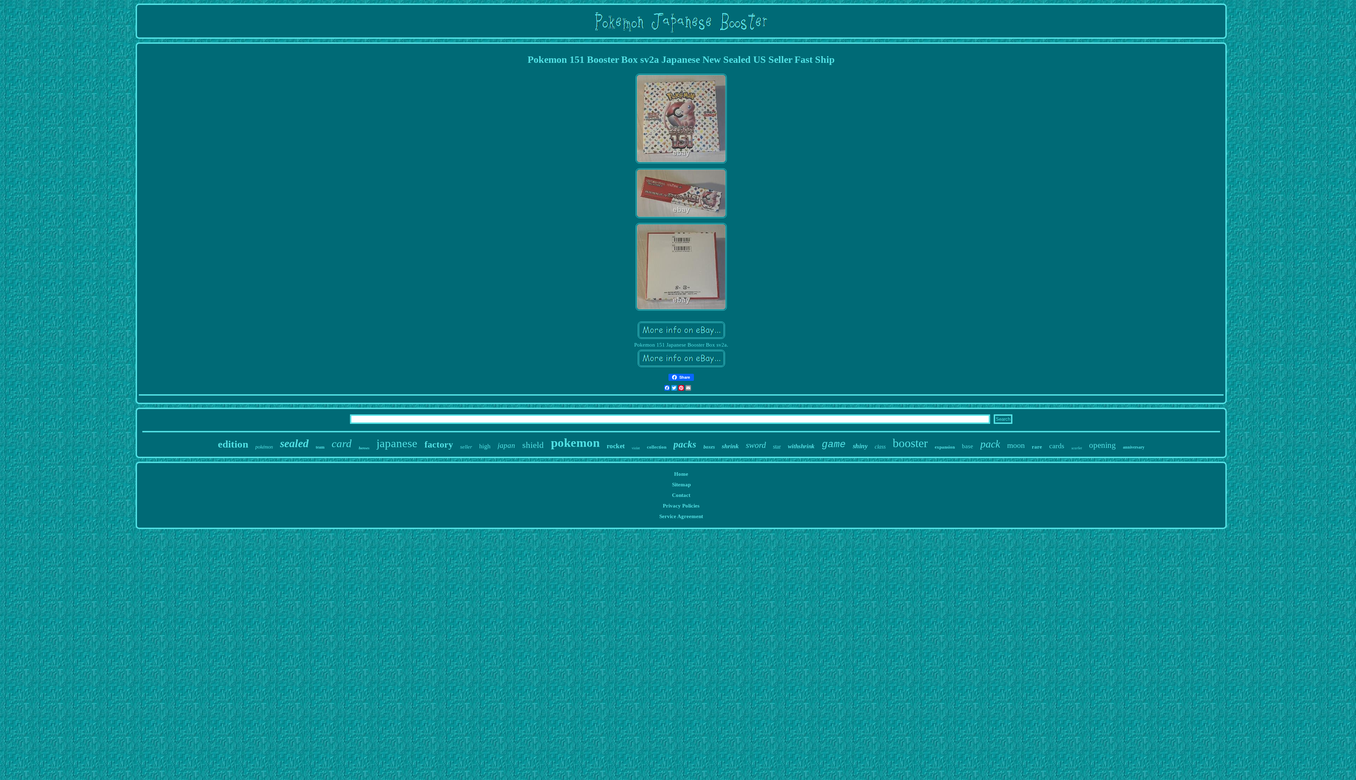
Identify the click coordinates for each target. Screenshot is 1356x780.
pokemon (575, 443)
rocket (616, 446)
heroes (364, 448)
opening (1102, 445)
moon (1016, 445)
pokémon (264, 447)
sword (756, 445)
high (484, 446)
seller (466, 447)
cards (1056, 446)
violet (636, 448)
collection (656, 447)
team (320, 447)
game (834, 444)
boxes (709, 447)
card (342, 443)
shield (533, 445)
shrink (730, 446)
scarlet (1076, 448)
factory (438, 444)
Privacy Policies (681, 506)
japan (506, 445)
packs (684, 444)
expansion (945, 447)
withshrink (801, 446)
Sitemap (681, 484)
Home (681, 474)
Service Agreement (681, 516)
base (967, 446)
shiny (860, 446)
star (777, 447)
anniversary (1133, 447)
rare (1037, 447)
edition (233, 444)
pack (990, 444)
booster (910, 443)
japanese (396, 443)
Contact (681, 495)
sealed (294, 443)
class (880, 447)
